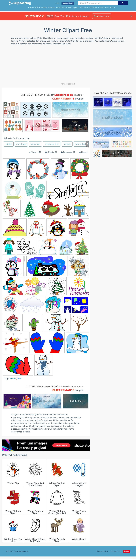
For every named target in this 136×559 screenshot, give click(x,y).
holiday (67, 144)
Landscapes (103, 7)
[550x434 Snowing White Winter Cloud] (32, 305)
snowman (35, 144)
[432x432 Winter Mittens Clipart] (35, 191)
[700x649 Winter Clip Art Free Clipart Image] (15, 344)
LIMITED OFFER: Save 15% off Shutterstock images (54, 386)
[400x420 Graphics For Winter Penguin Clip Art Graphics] (14, 170)
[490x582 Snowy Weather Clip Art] (53, 305)
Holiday (68, 7)
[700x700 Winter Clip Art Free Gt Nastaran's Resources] (32, 323)
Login (57, 3)
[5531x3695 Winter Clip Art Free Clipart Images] (46, 344)
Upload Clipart (68, 3)
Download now (101, 16)
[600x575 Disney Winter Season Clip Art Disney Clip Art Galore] (13, 287)
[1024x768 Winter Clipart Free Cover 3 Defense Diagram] (56, 323)
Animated (60, 7)
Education (84, 7)
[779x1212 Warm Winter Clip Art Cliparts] (9, 247)
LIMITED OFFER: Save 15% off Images (51, 94)
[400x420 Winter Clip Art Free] (12, 323)
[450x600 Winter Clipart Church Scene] (66, 247)
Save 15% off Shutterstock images (112, 93)
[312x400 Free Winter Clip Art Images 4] (60, 170)
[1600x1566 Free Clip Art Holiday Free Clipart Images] (50, 210)
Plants (112, 7)
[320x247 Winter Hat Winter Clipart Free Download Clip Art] (18, 366)
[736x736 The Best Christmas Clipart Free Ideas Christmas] (57, 229)
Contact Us (115, 551)
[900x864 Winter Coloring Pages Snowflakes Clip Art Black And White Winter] (27, 247)
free (19, 378)
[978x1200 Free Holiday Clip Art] (80, 170)
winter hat (80, 144)
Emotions (93, 7)
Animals (31, 7)
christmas (21, 144)
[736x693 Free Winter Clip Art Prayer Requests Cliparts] (78, 287)
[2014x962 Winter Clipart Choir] (68, 191)
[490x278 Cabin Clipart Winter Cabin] (46, 267)
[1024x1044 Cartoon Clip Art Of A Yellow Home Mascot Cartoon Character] (78, 267)
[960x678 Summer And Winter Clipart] (76, 305)
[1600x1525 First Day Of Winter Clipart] (35, 287)
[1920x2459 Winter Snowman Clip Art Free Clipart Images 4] (44, 366)
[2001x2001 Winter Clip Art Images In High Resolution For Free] (77, 343)
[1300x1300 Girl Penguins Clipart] (14, 267)
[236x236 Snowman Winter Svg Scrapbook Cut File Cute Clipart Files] (13, 191)
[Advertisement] (66, 65)
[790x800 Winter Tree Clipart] (80, 323)
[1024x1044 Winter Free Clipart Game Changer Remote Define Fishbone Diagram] (47, 247)
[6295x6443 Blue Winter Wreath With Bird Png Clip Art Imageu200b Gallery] (38, 170)
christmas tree (52, 144)
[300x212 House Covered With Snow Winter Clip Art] (75, 209)
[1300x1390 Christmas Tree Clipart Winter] (30, 210)
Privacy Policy (101, 551)
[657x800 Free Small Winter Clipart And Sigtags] (10, 305)
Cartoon (51, 7)
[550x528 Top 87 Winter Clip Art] (78, 228)
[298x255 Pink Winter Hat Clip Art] (14, 229)
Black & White (41, 7)
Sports (76, 7)
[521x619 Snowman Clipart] (36, 229)
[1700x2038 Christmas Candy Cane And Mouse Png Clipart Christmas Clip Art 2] (11, 210)
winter (9, 144)
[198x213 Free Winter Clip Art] (57, 287)
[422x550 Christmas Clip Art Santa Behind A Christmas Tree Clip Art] (82, 247)
